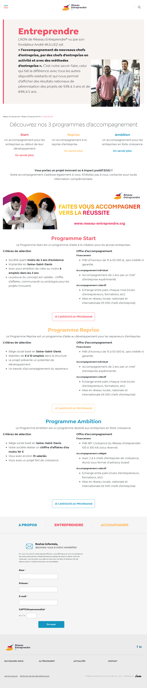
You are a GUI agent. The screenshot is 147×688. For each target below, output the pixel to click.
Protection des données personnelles (34, 676)
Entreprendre (68, 524)
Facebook (137, 647)
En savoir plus (24, 155)
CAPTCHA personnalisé (32, 609)
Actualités (79, 661)
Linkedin (140, 647)
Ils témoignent (47, 661)
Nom (22, 570)
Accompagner (114, 524)
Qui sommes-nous (13, 661)
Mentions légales (11, 676)
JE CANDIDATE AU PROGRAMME (73, 316)
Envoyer (51, 624)
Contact (112, 661)
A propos (28, 524)
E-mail (23, 596)
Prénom (24, 583)
